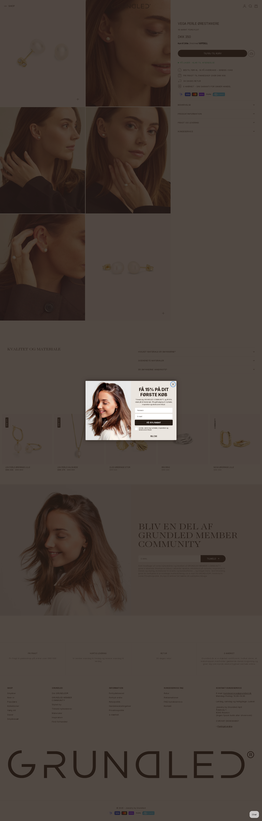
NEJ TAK (153, 436)
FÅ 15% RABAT (154, 422)
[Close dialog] (173, 384)
